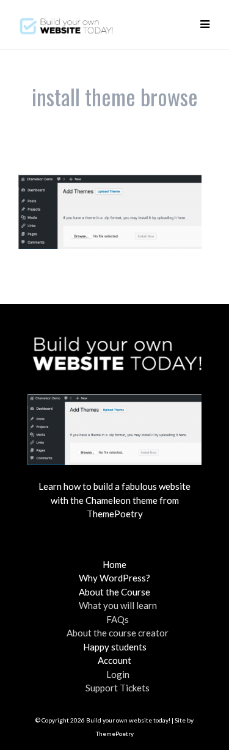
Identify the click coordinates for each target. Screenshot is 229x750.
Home (114, 564)
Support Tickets (117, 687)
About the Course (114, 591)
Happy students (115, 646)
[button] (204, 24)
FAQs (117, 619)
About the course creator (118, 632)
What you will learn (118, 605)
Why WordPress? (114, 577)
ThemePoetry (115, 733)
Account (114, 660)
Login (117, 674)
